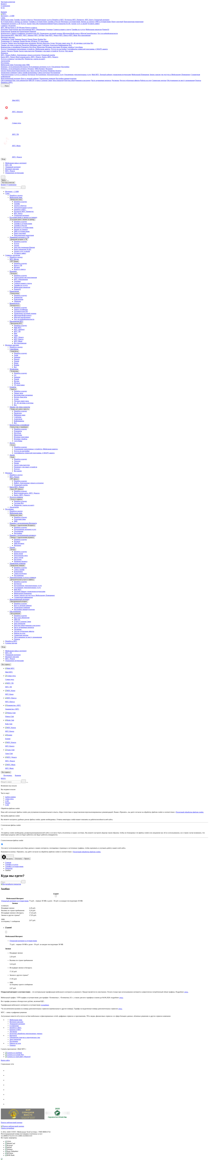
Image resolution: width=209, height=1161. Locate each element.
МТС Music (73, 35)
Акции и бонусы (26, 20)
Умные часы (12, 43)
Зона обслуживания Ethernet (42, 24)
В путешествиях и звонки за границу (15, 22)
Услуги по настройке (59, 49)
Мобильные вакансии (94, 29)
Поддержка (5, 63)
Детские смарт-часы (62, 43)
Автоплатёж (5, 61)
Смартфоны (5, 39)
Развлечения (5, 31)
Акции (29, 24)
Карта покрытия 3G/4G (62, 24)
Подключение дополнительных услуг (50, 74)
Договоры (115, 80)
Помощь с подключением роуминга (14, 69)
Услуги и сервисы (7, 59)
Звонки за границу (88, 22)
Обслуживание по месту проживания (181, 80)
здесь (186, 992)
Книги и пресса (31, 27)
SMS (28, 65)
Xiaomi (30, 39)
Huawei (24, 39)
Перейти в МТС (58, 20)
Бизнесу (4, 4)
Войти (4, 180)
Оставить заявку (94, 24)
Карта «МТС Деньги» (50, 57)
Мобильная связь (7, 20)
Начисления (11, 71)
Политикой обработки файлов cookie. (190, 812)
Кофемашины (63, 45)
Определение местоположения (19, 29)
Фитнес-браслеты (43, 43)
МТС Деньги (54, 35)
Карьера (4, 12)
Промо (15, 51)
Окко (47, 35)
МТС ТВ (37, 35)
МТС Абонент (28, 35)
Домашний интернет (13, 167)
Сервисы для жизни (8, 25)
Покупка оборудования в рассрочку (77, 80)
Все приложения (84, 35)
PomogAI (105, 29)
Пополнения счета (23, 71)
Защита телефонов (18, 33)
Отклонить (18, 859)
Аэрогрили (54, 45)
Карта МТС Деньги (8, 57)
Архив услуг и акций (79, 24)
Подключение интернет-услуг (40, 67)
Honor (35, 39)
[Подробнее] (56, 896)
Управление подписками (14, 173)
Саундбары (78, 47)
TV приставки (43, 41)
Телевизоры (5, 41)
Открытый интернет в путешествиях (15, 901)
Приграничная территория (133, 22)
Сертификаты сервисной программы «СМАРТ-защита (87, 49)
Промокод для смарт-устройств (46, 51)
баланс (7, 803)
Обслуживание (6, 80)
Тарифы (17, 20)
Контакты (13, 1035)
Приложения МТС (8, 35)
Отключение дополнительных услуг (77, 74)
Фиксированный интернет (11, 78)
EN (4, 778)
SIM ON (31, 80)
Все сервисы (6, 664)
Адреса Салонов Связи (43, 80)
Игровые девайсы (67, 47)
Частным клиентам (8, 2)
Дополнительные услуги (42, 20)
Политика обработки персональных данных (26, 1033)
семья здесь (9, 799)
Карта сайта (5, 1060)
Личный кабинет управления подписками (115, 74)
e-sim (7, 805)
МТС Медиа (5, 27)
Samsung (18, 39)
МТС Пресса (64, 35)
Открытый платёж (48, 55)
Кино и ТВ (14, 27)
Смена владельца (43, 73)
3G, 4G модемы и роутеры (80, 43)
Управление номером (9, 73)
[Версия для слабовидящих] (2, 10)
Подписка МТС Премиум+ (75, 20)
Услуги (23, 24)
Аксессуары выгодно (27, 51)
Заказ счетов (35, 71)
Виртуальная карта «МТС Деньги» (29, 57)
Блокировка (32, 73)
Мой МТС (19, 35)
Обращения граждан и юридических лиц (25, 1037)
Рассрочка (43, 71)
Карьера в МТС (15, 1030)
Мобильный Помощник (140, 74)
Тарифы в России (54, 22)
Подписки (31, 74)
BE (2, 778)
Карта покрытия (15, 884)
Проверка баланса (54, 71)
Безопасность (6, 33)
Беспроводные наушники (26, 43)
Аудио (52, 43)
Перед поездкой (117, 22)
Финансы (4, 53)
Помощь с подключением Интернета (14, 67)
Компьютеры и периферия (10, 47)
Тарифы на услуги (78, 29)
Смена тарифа (22, 73)
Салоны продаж (11, 643)
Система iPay (19, 59)
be (2, 8)
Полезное (4, 29)
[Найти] (23, 781)
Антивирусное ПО (32, 33)
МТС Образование (39, 29)
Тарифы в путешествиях (38, 22)
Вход (3, 159)
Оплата (3, 71)
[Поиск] (23, 187)
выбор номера (10, 797)
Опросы (198, 80)
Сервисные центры (159, 80)
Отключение (56, 67)
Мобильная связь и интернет (16, 163)
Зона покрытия (58, 80)
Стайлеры (45, 45)
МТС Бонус (89, 20)
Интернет (49, 69)
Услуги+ (62, 51)
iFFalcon (34, 41)
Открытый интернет (101, 20)
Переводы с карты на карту (35, 59)
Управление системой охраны (51, 33)
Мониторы (41, 47)
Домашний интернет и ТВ (10, 24)
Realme (40, 39)
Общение (32, 31)
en (4, 8)
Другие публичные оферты (130, 80)
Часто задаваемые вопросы (101, 80)
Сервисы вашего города (62, 29)
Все (45, 39)
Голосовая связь (20, 65)
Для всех (9, 51)
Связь (3, 18)
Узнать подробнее (7, 1128)
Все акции (69, 51)
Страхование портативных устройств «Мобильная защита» (29, 49)
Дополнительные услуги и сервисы (14, 74)
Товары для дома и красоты (11, 45)
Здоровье (49, 29)
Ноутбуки (32, 47)
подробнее (45, 1005)
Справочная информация (23, 597)
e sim (7, 801)
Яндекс (28, 41)
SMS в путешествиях (103, 22)
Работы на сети (146, 80)
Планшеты (25, 47)
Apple (12, 39)
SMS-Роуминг (40, 69)
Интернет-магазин (8, 37)
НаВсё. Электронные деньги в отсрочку (26, 55)
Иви (42, 35)
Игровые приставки (52, 47)
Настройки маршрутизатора (66, 78)
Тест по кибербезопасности (107, 33)
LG (11, 41)
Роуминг (31, 69)
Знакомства (15, 31)
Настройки (65, 67)
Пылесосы (25, 45)
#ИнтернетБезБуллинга (71, 33)
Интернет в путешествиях (70, 22)
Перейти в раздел (16, 195)
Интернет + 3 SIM (7, 16)
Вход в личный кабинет (30, 78)
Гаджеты (4, 43)
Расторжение (55, 73)
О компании (5, 6)
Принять (27, 859)
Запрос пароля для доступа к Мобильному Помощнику (170, 74)
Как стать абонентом (20, 80)
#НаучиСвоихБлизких (88, 33)
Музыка (22, 27)
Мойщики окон (35, 45)
